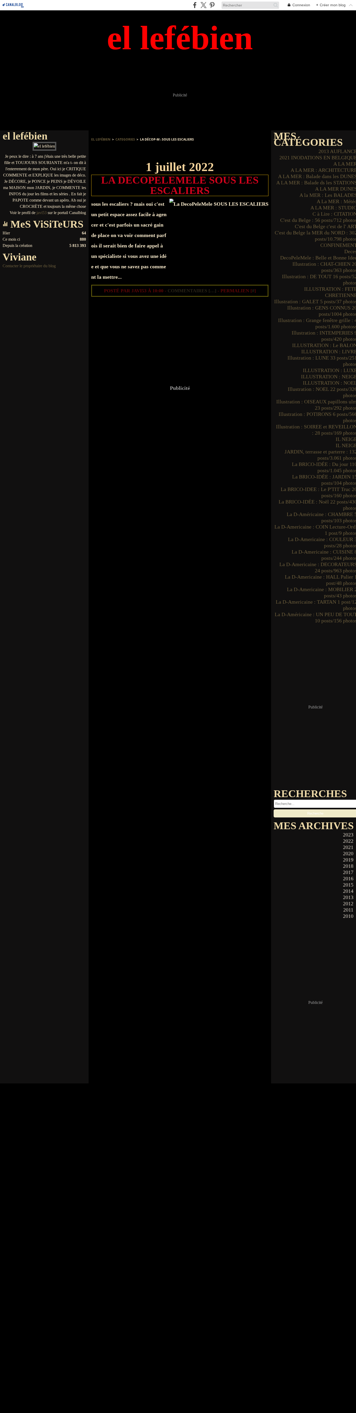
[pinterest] (212, 5)
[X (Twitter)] (203, 5)
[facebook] (195, 5)
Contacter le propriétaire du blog (29, 266)
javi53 (41, 212)
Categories (125, 139)
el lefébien (101, 139)
